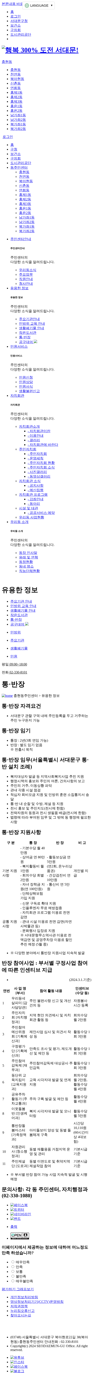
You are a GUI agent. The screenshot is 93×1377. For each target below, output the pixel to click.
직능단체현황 (29, 571)
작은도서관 (27, 332)
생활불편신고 (29, 391)
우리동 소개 (19, 522)
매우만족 (23, 1262)
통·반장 (24, 337)
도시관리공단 (20, 34)
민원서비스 (19, 346)
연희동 (15, 88)
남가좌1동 (18, 115)
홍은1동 (16, 106)
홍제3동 (16, 101)
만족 (19, 1267)
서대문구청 (19, 21)
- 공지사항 (35, 485)
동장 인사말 (28, 553)
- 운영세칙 (35, 458)
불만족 (21, 1276)
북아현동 (17, 79)
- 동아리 (34, 503)
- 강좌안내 (35, 499)
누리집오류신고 (22, 1311)
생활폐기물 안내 (31, 328)
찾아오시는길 (20, 1315)
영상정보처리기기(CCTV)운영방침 (37, 1301)
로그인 (15, 16)
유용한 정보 (19, 288)
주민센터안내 (20, 239)
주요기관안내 (29, 319)
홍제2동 (16, 97)
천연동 (15, 74)
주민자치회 (27, 449)
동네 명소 (26, 566)
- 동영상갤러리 (39, 476)
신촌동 (15, 83)
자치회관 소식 (30, 481)
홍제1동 (16, 92)
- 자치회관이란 (39, 431)
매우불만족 (24, 1281)
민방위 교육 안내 (32, 323)
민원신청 (26, 377)
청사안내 (26, 283)
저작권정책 (19, 1306)
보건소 (15, 25)
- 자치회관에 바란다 (43, 444)
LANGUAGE (39, 5)
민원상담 (26, 382)
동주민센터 (19, 167)
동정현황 (26, 562)
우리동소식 (27, 270)
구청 (13, 149)
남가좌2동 (18, 120)
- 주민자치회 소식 (41, 467)
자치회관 (17, 395)
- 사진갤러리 (37, 472)
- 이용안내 (35, 435)
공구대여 (26, 342)
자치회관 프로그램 (33, 494)
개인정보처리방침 (24, 1297)
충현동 (7, 62)
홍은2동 (16, 110)
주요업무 (26, 274)
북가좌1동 (18, 124)
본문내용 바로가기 (16, 4)
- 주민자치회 (37, 454)
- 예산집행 (35, 490)
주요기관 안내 (21, 601)
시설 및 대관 (28, 508)
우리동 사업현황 (31, 517)
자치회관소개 (29, 426)
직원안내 (26, 279)
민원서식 (26, 386)
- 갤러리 (34, 440)
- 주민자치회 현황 (41, 463)
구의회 (15, 30)
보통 (19, 1271)
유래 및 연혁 (28, 557)
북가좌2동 (18, 129)
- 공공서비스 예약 (41, 513)
